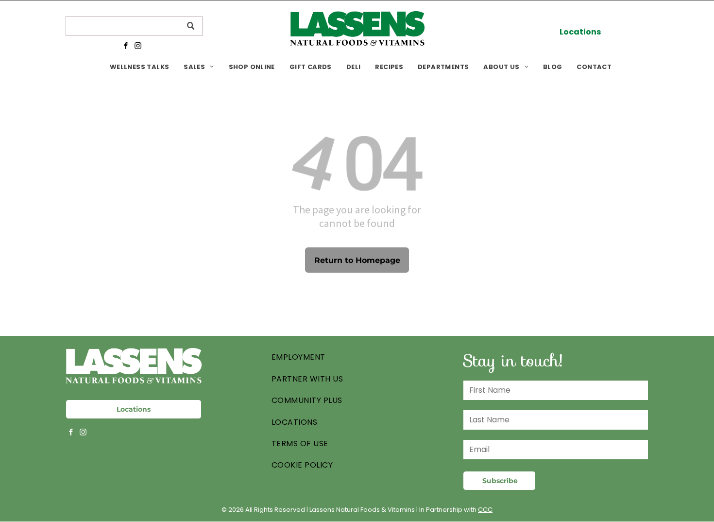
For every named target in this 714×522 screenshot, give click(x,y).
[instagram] (138, 46)
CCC (485, 509)
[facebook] (125, 46)
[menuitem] (139, 67)
